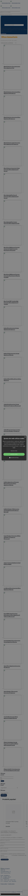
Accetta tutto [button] (13, 454)
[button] (14, 448)
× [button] (25, 437)
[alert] (14, 448)
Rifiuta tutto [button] (14, 450)
